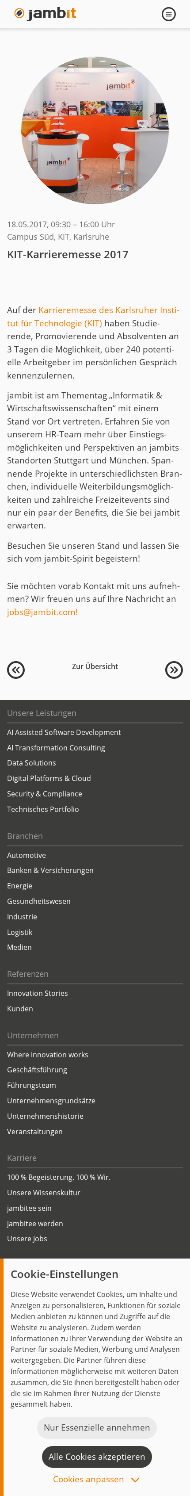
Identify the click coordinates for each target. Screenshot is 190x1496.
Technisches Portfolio (43, 809)
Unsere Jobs (27, 1238)
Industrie (22, 917)
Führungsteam (31, 1085)
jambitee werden (35, 1223)
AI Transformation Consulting (56, 748)
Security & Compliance (44, 794)
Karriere (22, 1157)
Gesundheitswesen (39, 901)
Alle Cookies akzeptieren (97, 1456)
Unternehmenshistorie (45, 1116)
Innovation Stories (37, 993)
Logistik (19, 932)
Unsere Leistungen (41, 713)
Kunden (20, 1009)
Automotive (26, 855)
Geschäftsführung (37, 1070)
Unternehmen (33, 1035)
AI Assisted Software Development (64, 732)
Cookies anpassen (89, 1480)
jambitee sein (29, 1208)
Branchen (25, 835)
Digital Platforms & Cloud (49, 778)
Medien (19, 947)
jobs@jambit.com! (42, 612)
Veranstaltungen (35, 1131)
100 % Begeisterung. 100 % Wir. (58, 1177)
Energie (19, 886)
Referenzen (28, 973)
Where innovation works (47, 1055)
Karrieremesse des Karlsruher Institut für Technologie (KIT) (93, 316)
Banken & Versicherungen (50, 870)
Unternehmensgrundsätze (51, 1101)
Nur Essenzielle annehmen (97, 1427)
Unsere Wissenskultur (43, 1193)
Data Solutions (31, 763)
